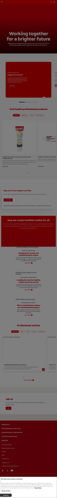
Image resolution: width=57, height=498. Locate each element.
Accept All (6, 495)
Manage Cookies (5, 490)
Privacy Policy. (38, 488)
